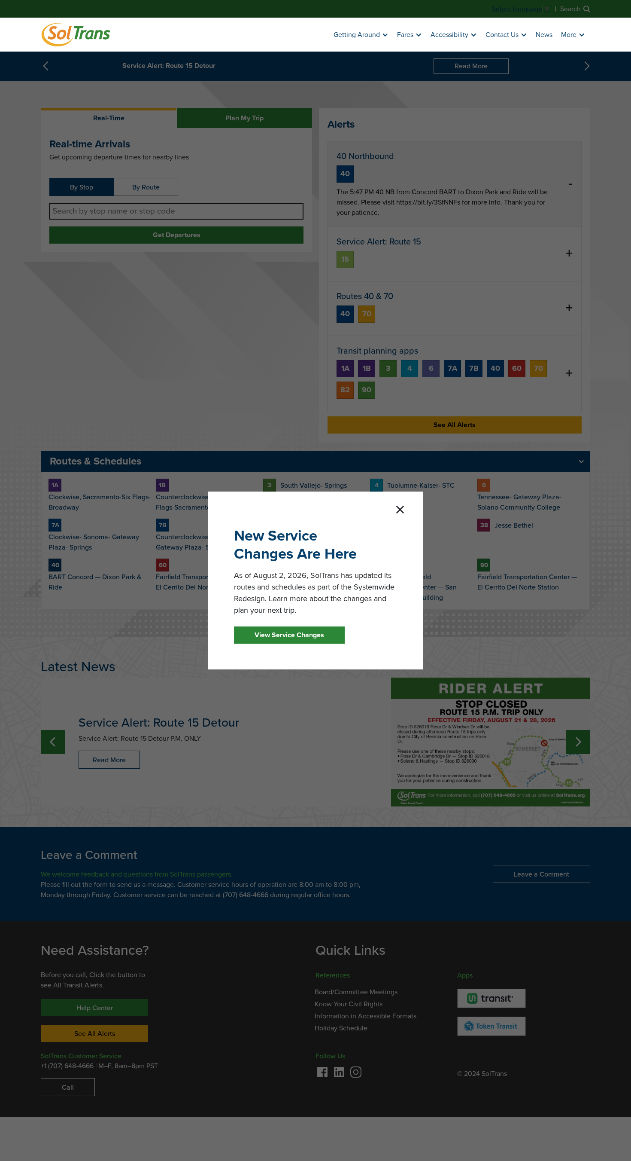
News (544, 35)
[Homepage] (76, 35)
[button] (361, 35)
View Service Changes (289, 635)
